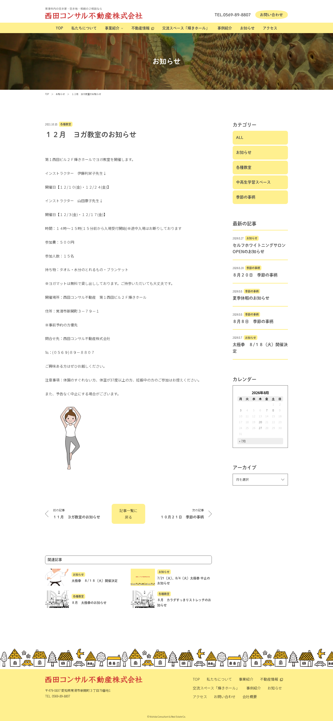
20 (260, 422)
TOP (59, 28)
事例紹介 (224, 28)
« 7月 (242, 441)
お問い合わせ (225, 696)
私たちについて (84, 28)
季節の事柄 (245, 197)
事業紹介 (112, 28)
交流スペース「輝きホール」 (185, 28)
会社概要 (249, 696)
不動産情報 (140, 28)
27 (260, 428)
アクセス (270, 28)
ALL (239, 137)
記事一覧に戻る (128, 514)
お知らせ (247, 28)
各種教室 (65, 124)
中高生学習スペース (253, 182)
